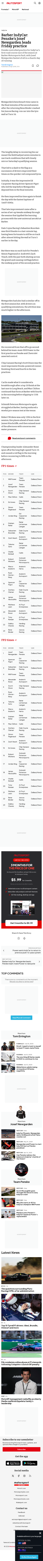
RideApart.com (21, 1502)
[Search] (35, 3)
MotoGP (15, 9)
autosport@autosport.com (21, 1519)
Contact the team (21, 1526)
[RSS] (30, 1476)
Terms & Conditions (10, 1542)
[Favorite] (33, 65)
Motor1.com (21, 1488)
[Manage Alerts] (24, 938)
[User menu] (39, 3)
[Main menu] (2, 3)
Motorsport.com (21, 1495)
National (25, 9)
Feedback (21, 1512)
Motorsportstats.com (21, 1499)
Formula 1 (5, 9)
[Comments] (38, 65)
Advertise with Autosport (21, 1523)
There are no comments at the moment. (21, 980)
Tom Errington (7, 64)
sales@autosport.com (21, 1530)
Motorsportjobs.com (21, 1492)
